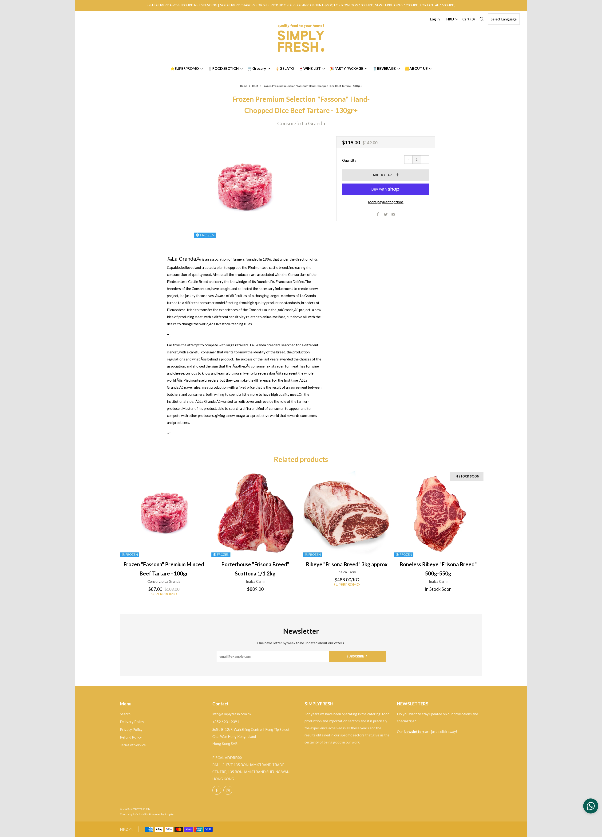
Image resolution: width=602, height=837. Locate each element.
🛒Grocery (257, 68)
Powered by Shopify (161, 814)
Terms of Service (133, 745)
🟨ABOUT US (416, 68)
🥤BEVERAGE (384, 68)
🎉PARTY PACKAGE (346, 68)
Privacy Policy (131, 729)
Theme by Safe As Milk (134, 814)
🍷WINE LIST (310, 68)
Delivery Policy (132, 722)
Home (243, 85)
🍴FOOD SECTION (223, 68)
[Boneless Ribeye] (438, 513)
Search (125, 714)
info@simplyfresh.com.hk (231, 714)
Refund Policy (131, 737)
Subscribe (355, 656)
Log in (435, 19)
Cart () (468, 19)
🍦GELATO (284, 68)
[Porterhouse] (255, 513)
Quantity (349, 160)
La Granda (184, 259)
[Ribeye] (347, 513)
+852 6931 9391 (225, 722)
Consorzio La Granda (301, 123)
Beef (255, 85)
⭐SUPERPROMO (184, 68)
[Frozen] (164, 513)
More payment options (386, 202)
